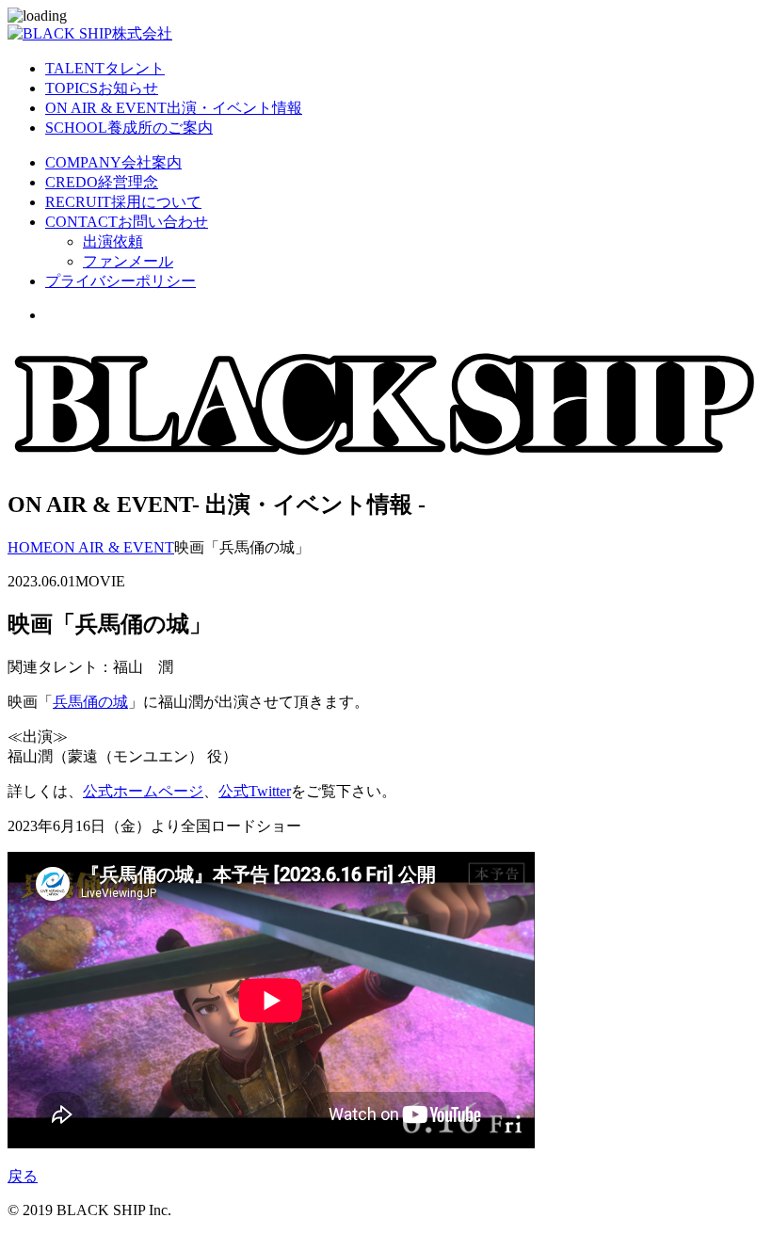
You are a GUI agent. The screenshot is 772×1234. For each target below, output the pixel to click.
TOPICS (101, 88)
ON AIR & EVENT (173, 108)
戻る (23, 1176)
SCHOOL (129, 128)
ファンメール (128, 261)
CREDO (101, 182)
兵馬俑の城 (90, 702)
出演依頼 (113, 241)
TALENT (105, 68)
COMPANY (113, 162)
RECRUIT (123, 202)
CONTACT (126, 222)
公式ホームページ (143, 791)
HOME (30, 547)
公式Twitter (254, 791)
